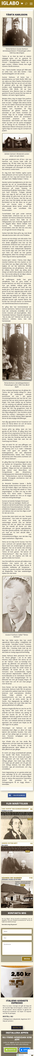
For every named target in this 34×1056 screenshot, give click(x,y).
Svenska (20, 1055)
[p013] (17, 873)
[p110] (17, 907)
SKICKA (27, 959)
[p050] (17, 839)
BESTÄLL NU (17, 1027)
